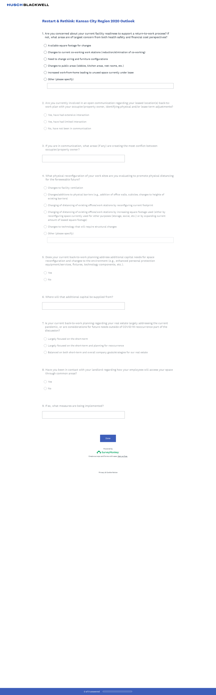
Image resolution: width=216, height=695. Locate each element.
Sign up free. (123, 456)
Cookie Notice (112, 472)
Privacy (101, 472)
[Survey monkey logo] (108, 452)
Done (108, 438)
